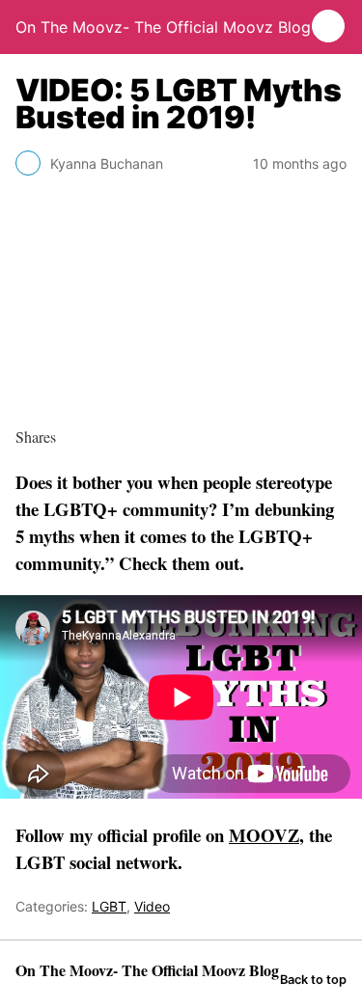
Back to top (313, 979)
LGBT (109, 906)
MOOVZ (264, 835)
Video (152, 906)
